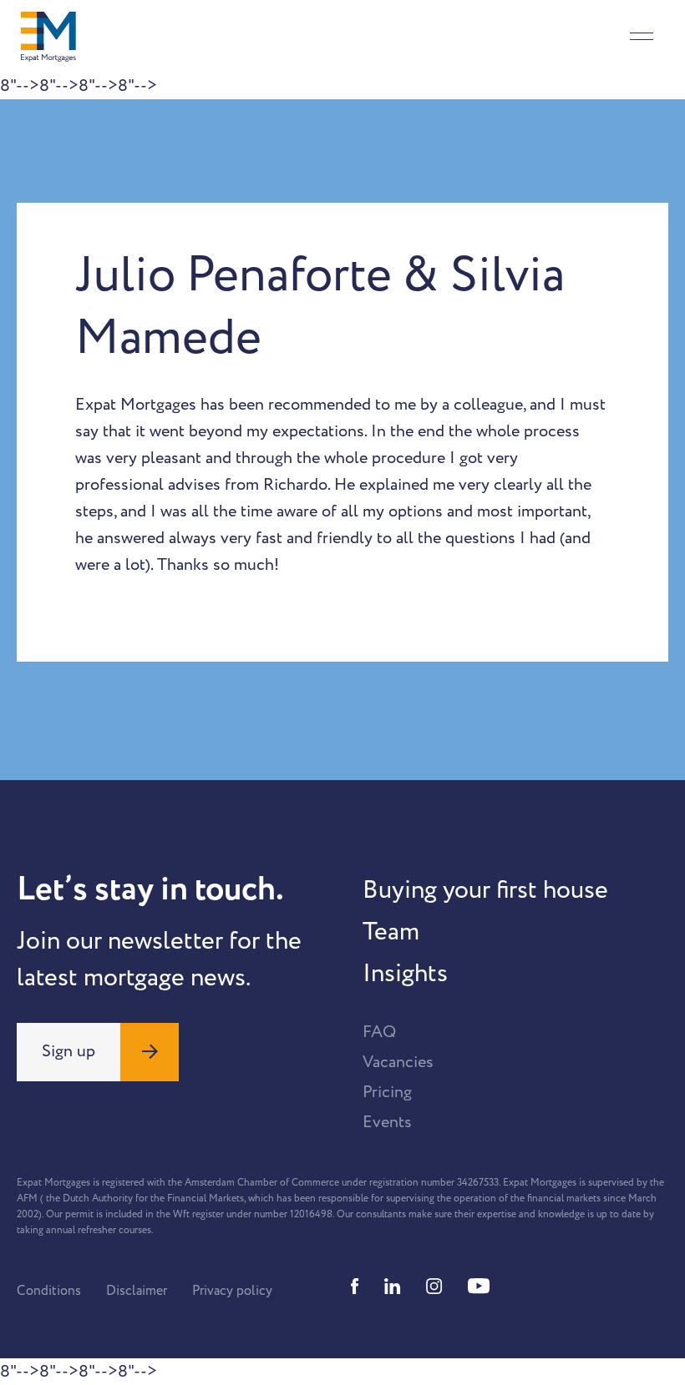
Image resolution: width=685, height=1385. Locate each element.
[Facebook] (355, 1286)
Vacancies (398, 1062)
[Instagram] (434, 1286)
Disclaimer (136, 1291)
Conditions (49, 1291)
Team (391, 931)
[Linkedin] (392, 1286)
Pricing (387, 1092)
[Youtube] (479, 1286)
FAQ (379, 1032)
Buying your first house (485, 890)
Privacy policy (232, 1291)
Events (387, 1122)
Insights (405, 973)
